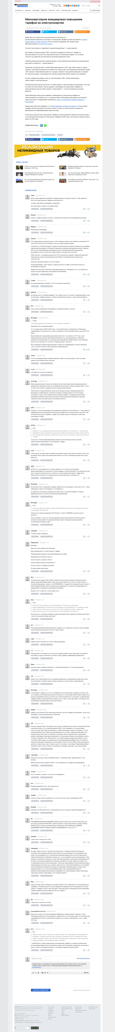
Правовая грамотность (81, 1010)
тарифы (60, 135)
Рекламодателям (95, 1)
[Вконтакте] (66, 5)
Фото (63, 1012)
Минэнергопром (34, 135)
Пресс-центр (92, 1008)
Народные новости (67, 1007)
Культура (51, 10)
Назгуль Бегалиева (45, 28)
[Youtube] (74, 5)
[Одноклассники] (70, 5)
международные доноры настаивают (64, 106)
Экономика (35, 10)
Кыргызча (18, 1)
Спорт (58, 10)
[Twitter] (72, 5)
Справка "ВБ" (78, 1012)
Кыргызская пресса (67, 1008)
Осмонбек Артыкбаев (44, 44)
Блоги (63, 1010)
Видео (63, 1013)
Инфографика (65, 1015)
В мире (50, 1018)
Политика (28, 10)
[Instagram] (76, 5)
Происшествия (66, 10)
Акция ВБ (75, 10)
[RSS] (64, 5)
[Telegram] (79, 5)
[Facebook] (68, 5)
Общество (44, 10)
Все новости (19, 10)
